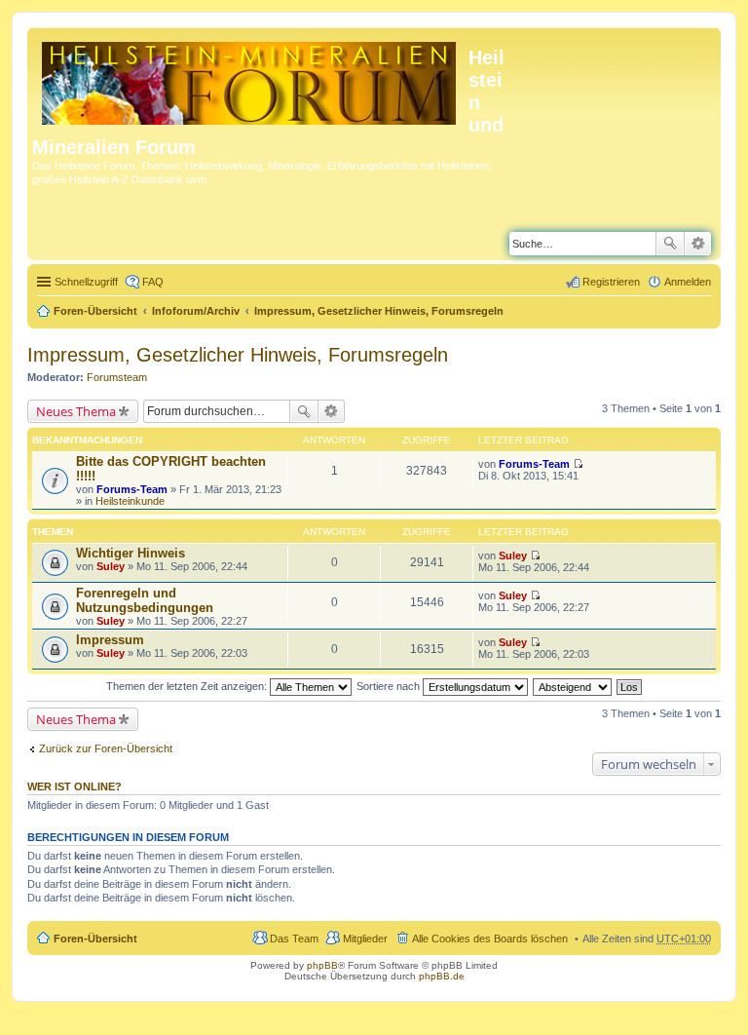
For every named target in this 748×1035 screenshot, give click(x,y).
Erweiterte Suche (698, 243)
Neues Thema (76, 411)
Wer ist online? (74, 786)
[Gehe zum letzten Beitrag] (578, 464)
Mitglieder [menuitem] (365, 938)
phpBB (322, 965)
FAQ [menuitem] (153, 282)
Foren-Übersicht (95, 311)
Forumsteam (117, 377)
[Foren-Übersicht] (250, 79)
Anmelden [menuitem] (687, 282)
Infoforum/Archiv (196, 311)
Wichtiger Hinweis (130, 553)
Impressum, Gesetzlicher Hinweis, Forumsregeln (379, 311)
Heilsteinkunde (130, 501)
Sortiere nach (389, 686)
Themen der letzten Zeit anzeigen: (188, 686)
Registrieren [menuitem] (611, 282)
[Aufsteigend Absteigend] (573, 686)
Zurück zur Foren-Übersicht (105, 748)
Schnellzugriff (86, 282)
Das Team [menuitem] (294, 938)
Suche (670, 243)
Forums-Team (132, 489)
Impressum (110, 639)
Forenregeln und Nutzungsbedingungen (144, 600)
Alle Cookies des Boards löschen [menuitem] (490, 938)
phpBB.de (442, 976)
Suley (110, 566)
